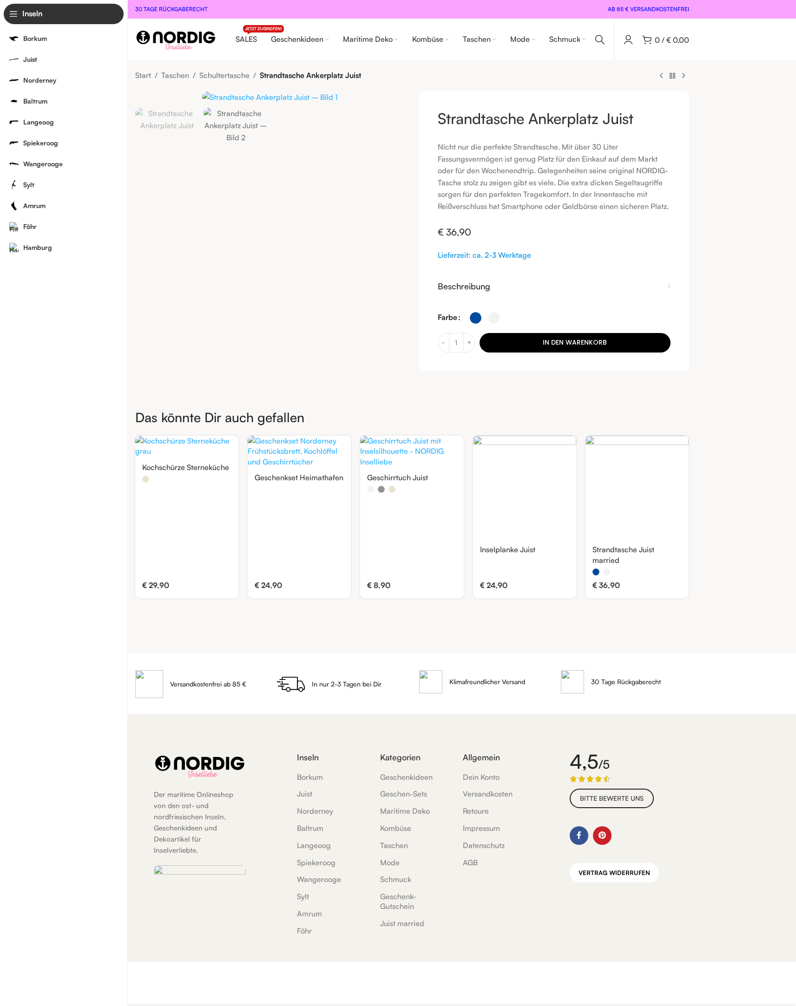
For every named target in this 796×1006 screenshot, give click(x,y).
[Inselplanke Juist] (524, 487)
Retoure (476, 811)
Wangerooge (319, 879)
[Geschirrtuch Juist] (411, 451)
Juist (304, 793)
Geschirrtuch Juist (397, 477)
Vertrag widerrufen (614, 872)
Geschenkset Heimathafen (299, 477)
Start (143, 75)
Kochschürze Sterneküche (185, 467)
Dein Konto (481, 777)
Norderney (315, 811)
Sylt (303, 896)
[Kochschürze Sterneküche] (186, 446)
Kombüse (395, 828)
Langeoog (314, 845)
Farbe (447, 317)
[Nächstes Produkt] (683, 76)
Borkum (310, 777)
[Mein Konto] (628, 39)
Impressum (481, 828)
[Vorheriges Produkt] (661, 76)
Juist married (402, 923)
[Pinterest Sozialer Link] (602, 835)
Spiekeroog (316, 862)
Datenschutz (484, 845)
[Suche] (600, 39)
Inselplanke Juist (507, 549)
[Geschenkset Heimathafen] (299, 451)
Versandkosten (488, 793)
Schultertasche (224, 75)
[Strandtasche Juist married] (637, 487)
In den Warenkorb (575, 342)
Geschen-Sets (403, 793)
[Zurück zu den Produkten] (672, 76)
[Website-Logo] (176, 38)
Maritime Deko (405, 811)
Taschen (175, 75)
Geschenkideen (406, 777)
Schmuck (395, 879)
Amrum (309, 913)
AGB (470, 862)
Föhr (304, 930)
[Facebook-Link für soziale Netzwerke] (579, 835)
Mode (390, 862)
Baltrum (310, 828)
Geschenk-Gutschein (398, 901)
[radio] (475, 318)
